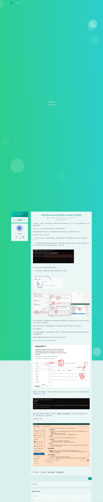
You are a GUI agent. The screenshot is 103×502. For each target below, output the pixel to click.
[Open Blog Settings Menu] (99, 498)
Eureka (18, 2)
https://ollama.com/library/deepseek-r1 (46, 340)
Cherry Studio (43, 472)
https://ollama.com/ (45, 235)
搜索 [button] (20, 220)
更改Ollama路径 (51, 472)
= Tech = (70, 218)
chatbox (37, 472)
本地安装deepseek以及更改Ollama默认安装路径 (61, 215)
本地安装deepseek (60, 472)
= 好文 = (74, 218)
